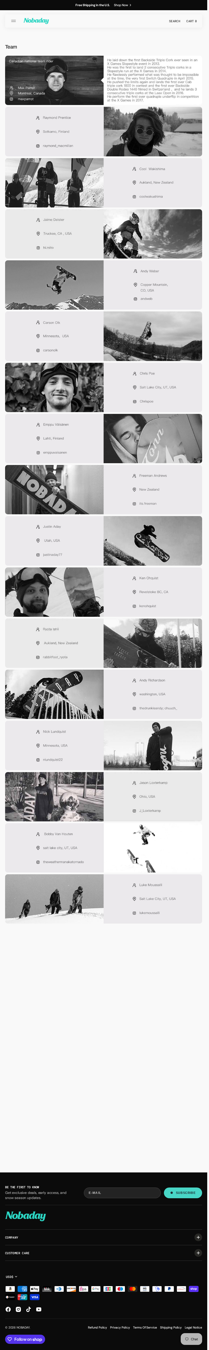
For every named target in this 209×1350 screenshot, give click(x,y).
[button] (14, 21)
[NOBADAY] (36, 21)
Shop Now (121, 5)
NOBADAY (23, 1327)
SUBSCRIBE (185, 1193)
